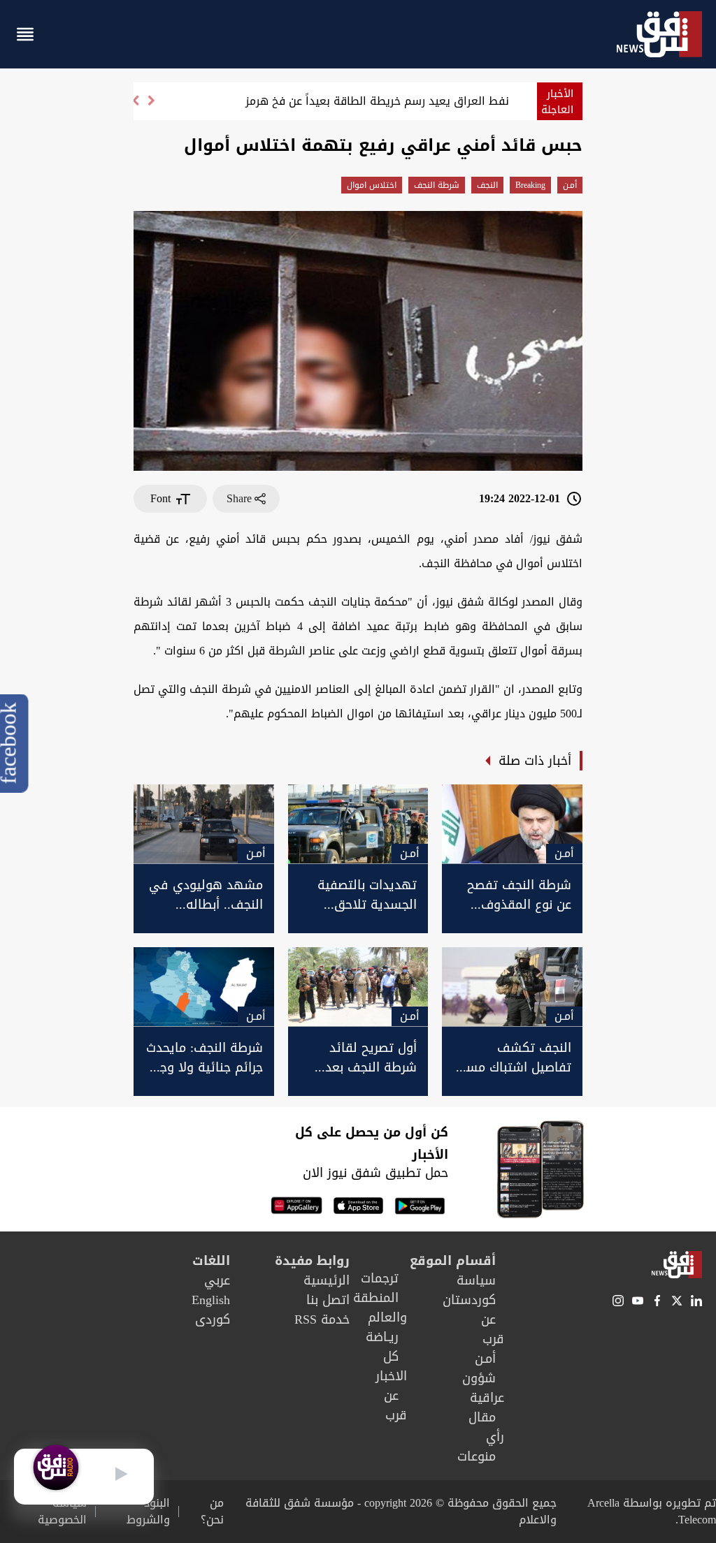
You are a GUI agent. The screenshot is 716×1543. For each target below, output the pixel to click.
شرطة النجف (436, 185)
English (211, 1300)
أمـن (570, 185)
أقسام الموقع (453, 1261)
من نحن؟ (212, 1511)
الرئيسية (326, 1280)
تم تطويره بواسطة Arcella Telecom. (651, 1511)
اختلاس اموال (371, 185)
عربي (217, 1280)
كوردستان (469, 1300)
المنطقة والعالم (380, 1307)
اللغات (211, 1261)
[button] (135, 106)
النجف (487, 185)
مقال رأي (486, 1427)
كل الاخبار (391, 1366)
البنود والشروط (148, 1511)
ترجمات (380, 1278)
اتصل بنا (328, 1300)
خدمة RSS (322, 1319)
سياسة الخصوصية (62, 1511)
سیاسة (476, 1280)
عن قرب (492, 1329)
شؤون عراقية (483, 1388)
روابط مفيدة (312, 1261)
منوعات (476, 1456)
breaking (530, 185)
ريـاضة (382, 1337)
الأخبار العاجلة (557, 101)
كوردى (212, 1319)
